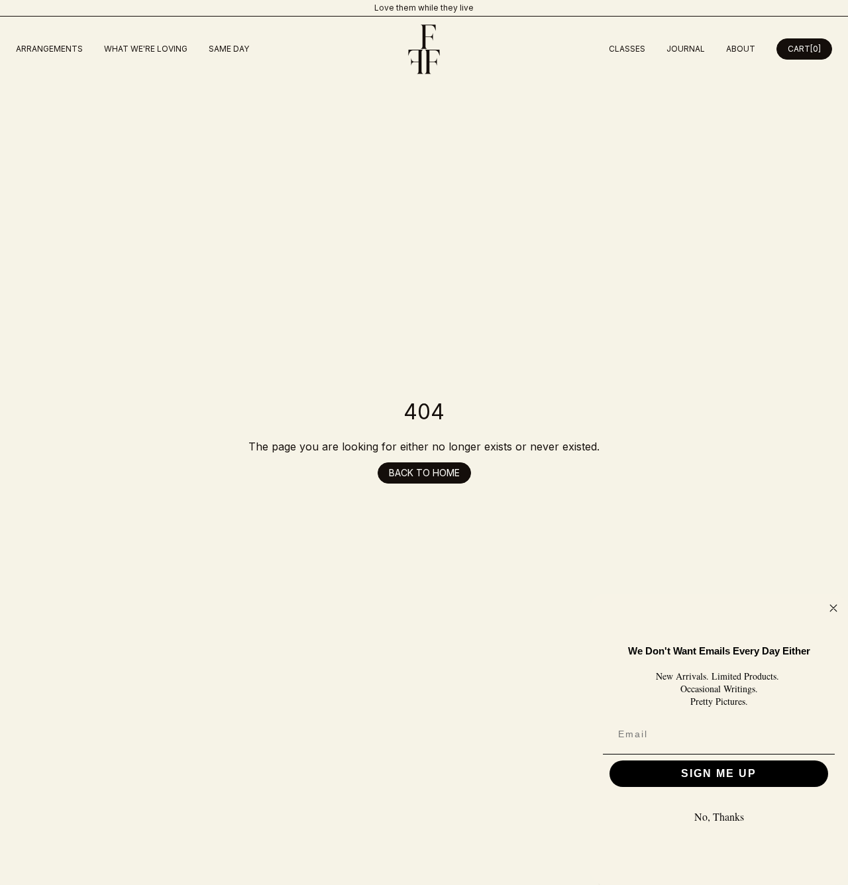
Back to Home (424, 472)
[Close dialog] (833, 608)
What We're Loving (145, 49)
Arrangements (49, 49)
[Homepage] (424, 49)
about (740, 49)
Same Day (229, 49)
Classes (627, 49)
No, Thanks (719, 816)
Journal (685, 49)
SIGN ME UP (719, 773)
